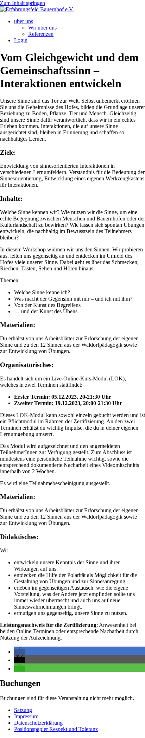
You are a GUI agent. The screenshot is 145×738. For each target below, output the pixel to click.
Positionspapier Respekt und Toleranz (56, 729)
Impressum (26, 716)
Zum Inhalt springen (22, 3)
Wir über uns (42, 28)
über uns (23, 21)
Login (20, 40)
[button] (19, 652)
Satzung (23, 710)
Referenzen (40, 34)
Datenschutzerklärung (38, 723)
